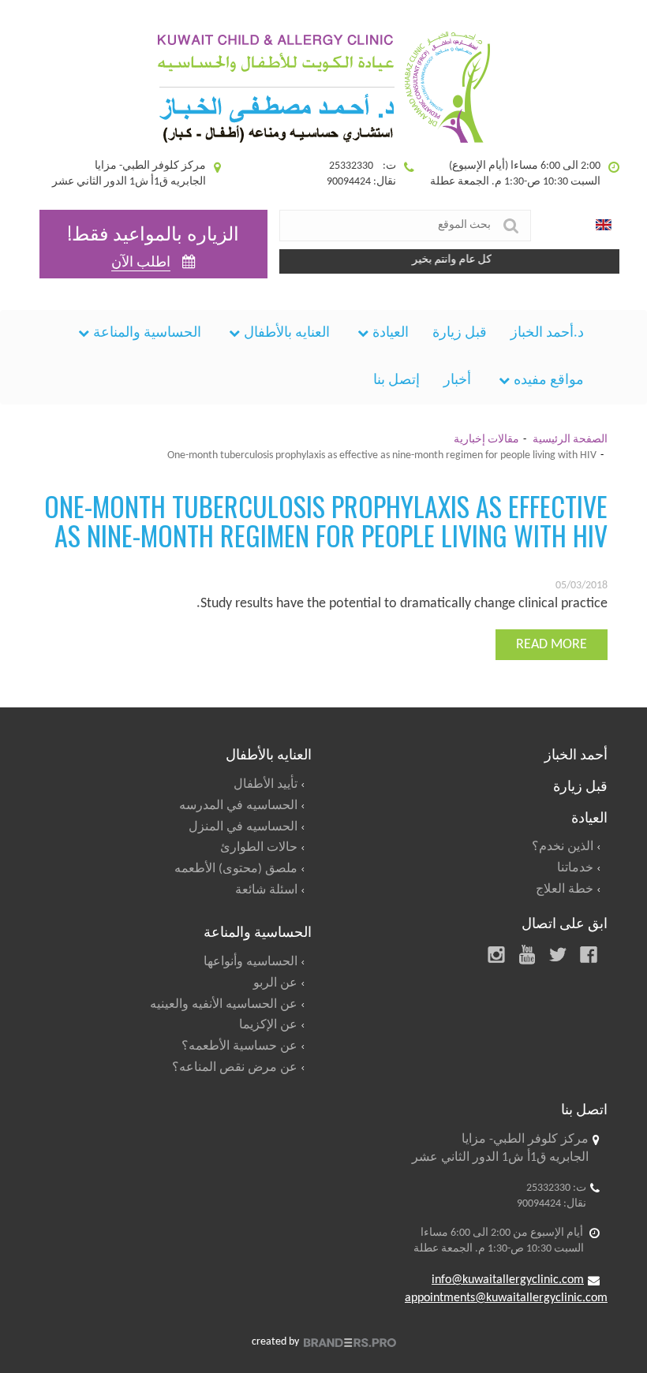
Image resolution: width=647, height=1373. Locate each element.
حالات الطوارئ (258, 847)
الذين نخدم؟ (562, 847)
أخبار (457, 380)
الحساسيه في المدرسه (238, 806)
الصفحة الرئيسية (570, 440)
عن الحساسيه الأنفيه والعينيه (223, 1004)
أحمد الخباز (576, 753)
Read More (551, 644)
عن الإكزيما (268, 1025)
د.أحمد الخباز (547, 333)
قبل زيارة (459, 333)
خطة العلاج (564, 889)
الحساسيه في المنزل (243, 827)
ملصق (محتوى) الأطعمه (235, 869)
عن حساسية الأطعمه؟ (239, 1046)
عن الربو (275, 983)
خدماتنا (575, 868)
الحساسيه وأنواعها (250, 962)
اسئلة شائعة (266, 890)
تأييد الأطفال (265, 784)
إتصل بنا (396, 380)
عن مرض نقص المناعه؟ (234, 1067)
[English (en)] (603, 225)
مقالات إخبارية (486, 440)
